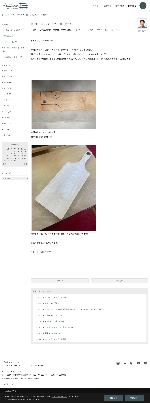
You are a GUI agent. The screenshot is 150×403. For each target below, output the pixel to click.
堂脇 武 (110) (8, 71)
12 (22, 153)
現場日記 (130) (9, 36)
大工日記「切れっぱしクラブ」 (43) (15, 49)
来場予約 (107, 5)
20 (25, 156)
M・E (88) (7, 94)
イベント (94, 5)
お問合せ (132, 5)
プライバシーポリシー (59, 396)
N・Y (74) (7, 88)
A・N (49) (7, 82)
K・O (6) (7, 129)
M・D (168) (8, 76)
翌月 (25, 164)
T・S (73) (7, 100)
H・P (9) (7, 135)
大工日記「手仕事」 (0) (13, 57)
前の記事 (59, 281)
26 (22, 158)
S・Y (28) (7, 123)
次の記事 (119, 281)
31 (15, 160)
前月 (4, 164)
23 (11, 158)
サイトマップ (8, 384)
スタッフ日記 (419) (11, 42)
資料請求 (119, 5)
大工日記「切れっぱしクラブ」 (108, 30)
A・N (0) (7, 118)
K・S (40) (7, 112)
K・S (78, 30)
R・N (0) (7, 106)
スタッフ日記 (87, 30)
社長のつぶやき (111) (12, 30)
